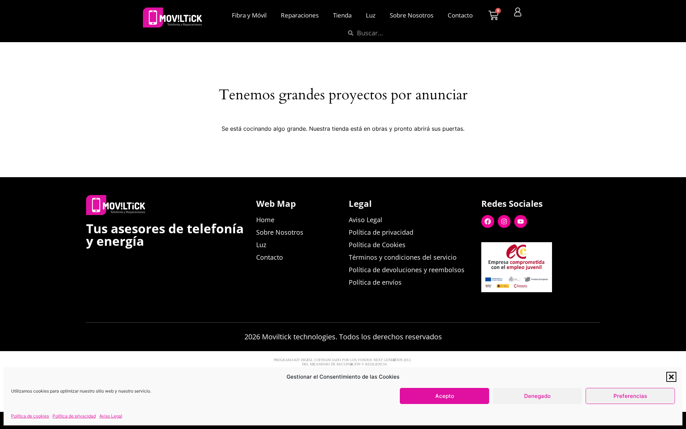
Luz (371, 15)
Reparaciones (300, 15)
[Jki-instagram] (535, 303)
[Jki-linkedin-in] (518, 303)
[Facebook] (487, 221)
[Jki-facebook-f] (485, 303)
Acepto (444, 396)
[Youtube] (520, 221)
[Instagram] (504, 221)
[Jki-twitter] (502, 303)
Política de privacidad (74, 416)
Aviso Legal (110, 416)
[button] (671, 376)
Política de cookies (30, 416)
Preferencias (630, 396)
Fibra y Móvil (249, 15)
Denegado (537, 396)
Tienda (342, 15)
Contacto (460, 15)
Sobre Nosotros (411, 15)
